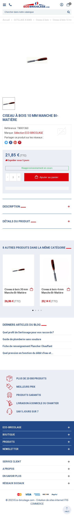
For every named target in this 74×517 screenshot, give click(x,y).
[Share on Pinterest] (19, 142)
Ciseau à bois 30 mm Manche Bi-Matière (16, 291)
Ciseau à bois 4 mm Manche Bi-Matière (52, 291)
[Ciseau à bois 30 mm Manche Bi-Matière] (18, 270)
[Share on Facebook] (10, 142)
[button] (32, 310)
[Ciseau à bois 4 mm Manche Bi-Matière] (55, 270)
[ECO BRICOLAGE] (36, 5)
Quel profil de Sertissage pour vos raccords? (28, 332)
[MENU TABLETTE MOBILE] (6, 4)
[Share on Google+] (15, 142)
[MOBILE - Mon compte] (61, 4)
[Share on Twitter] (6, 142)
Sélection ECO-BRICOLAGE (28, 132)
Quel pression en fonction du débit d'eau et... (28, 353)
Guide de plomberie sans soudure (22, 339)
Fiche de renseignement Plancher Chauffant (27, 346)
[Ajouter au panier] (31, 289)
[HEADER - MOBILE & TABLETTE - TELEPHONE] (12, 4)
